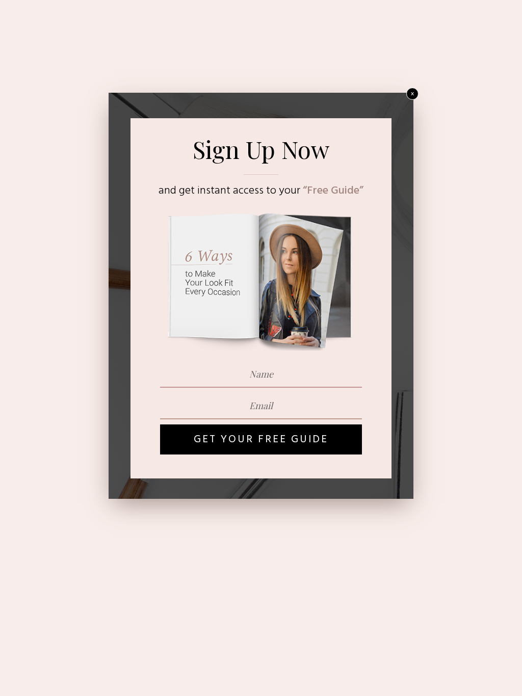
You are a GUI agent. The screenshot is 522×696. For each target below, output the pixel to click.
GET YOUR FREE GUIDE (261, 439)
